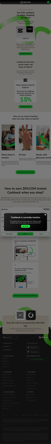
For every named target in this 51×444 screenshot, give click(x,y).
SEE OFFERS (25, 226)
